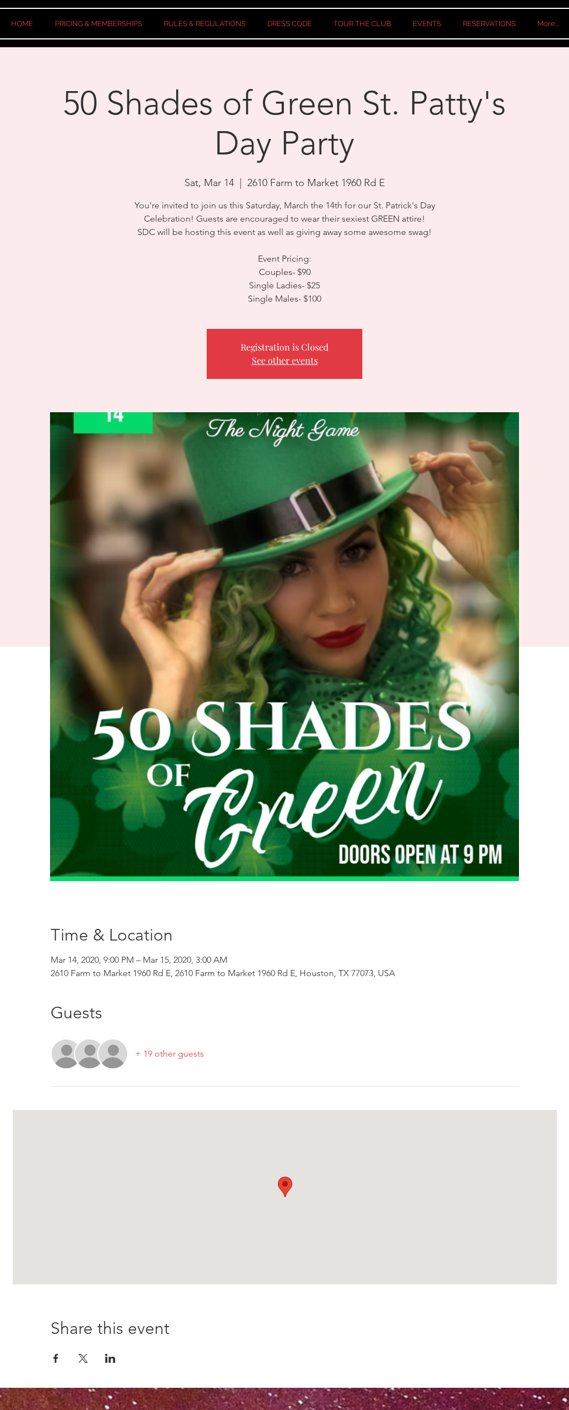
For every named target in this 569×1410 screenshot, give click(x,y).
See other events (285, 360)
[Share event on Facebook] (56, 1358)
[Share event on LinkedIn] (110, 1358)
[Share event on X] (83, 1358)
